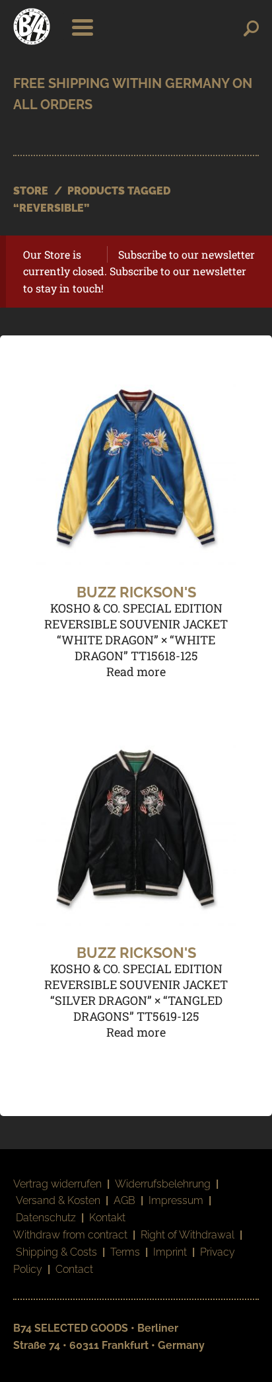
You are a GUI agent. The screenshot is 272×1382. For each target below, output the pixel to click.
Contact (74, 1269)
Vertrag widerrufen (57, 1184)
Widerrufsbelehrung (163, 1184)
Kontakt (107, 1217)
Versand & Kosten (58, 1200)
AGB (124, 1200)
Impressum (176, 1200)
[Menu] (79, 26)
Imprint (170, 1252)
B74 (31, 26)
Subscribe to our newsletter (186, 254)
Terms (125, 1252)
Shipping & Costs (56, 1252)
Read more (136, 671)
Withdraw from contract (70, 1235)
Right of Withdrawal (187, 1235)
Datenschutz (46, 1217)
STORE (30, 191)
